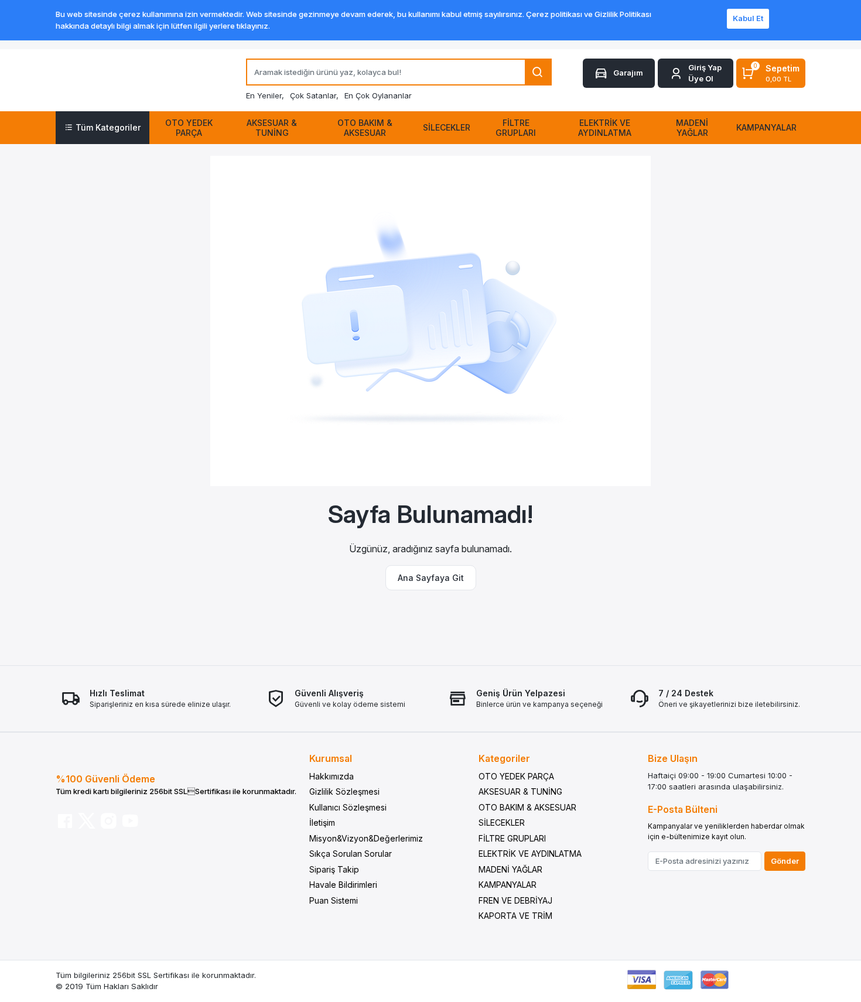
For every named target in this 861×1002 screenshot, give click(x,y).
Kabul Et (748, 18)
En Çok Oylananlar (378, 95)
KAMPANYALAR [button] (766, 127)
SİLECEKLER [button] (446, 127)
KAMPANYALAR (508, 885)
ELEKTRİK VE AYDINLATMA (530, 854)
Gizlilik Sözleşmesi (344, 791)
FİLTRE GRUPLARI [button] (516, 128)
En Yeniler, (265, 95)
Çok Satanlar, (314, 95)
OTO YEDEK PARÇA (516, 776)
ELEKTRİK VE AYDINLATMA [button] (604, 128)
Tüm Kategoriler (108, 127)
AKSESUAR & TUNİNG (520, 791)
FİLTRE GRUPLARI (512, 838)
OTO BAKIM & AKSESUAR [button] (364, 128)
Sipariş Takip (334, 869)
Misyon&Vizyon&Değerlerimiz (366, 838)
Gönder (785, 861)
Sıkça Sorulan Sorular (350, 854)
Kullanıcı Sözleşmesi (348, 807)
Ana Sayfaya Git (431, 578)
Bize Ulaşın (673, 758)
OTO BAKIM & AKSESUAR (527, 807)
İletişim (322, 822)
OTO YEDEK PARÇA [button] (189, 128)
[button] (695, 73)
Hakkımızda (331, 776)
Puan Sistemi (333, 900)
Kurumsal (330, 758)
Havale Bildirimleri (343, 885)
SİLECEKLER (502, 822)
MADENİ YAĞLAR (510, 869)
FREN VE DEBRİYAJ (515, 900)
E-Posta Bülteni (683, 809)
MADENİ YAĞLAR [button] (692, 128)
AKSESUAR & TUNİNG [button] (272, 128)
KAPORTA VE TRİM (515, 916)
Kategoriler (504, 758)
